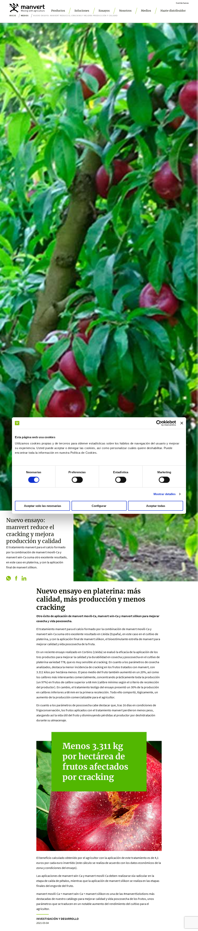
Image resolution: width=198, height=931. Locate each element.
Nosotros (125, 10)
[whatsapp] (8, 578)
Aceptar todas (155, 505)
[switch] (77, 480)
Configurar (99, 505)
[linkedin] (24, 578)
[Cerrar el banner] (181, 423)
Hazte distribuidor (173, 10)
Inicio (12, 15)
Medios (146, 10)
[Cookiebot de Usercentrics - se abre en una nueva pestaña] (159, 423)
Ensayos (104, 10)
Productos (58, 10)
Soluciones (81, 10)
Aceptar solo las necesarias (42, 505)
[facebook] (16, 578)
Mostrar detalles (165, 494)
